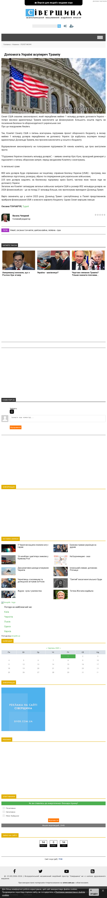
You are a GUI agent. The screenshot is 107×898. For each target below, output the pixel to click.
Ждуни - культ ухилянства (30, 591)
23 (83, 668)
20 (38, 668)
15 (68, 664)
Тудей (26, 206)
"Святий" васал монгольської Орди (86, 579)
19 (24, 668)
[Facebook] (14, 872)
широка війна (40, 230)
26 (24, 672)
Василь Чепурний (21, 216)
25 (9, 672)
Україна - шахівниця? (48, 272)
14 (53, 664)
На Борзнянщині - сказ (80, 556)
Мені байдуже (12, 816)
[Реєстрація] (71, 27)
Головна (7, 44)
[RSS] (92, 872)
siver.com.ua (68, 883)
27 (38, 672)
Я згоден (94, 892)
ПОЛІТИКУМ (26, 44)
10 (98, 660)
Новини (15, 44)
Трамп (13, 230)
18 (9, 668)
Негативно (10, 812)
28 (53, 672)
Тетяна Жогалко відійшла (81, 591)
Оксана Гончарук (25, 230)
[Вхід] (12, 412)
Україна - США (54, 230)
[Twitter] (40, 872)
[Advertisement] (53, 311)
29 (68, 672)
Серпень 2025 (53, 648)
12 (24, 664)
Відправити (15, 427)
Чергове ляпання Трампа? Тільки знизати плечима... (85, 273)
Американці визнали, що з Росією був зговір (16, 273)
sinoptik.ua (15, 636)
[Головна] (53, 17)
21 (53, 668)
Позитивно (11, 808)
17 (98, 664)
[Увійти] (64, 27)
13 (38, 664)
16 (83, 664)
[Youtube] (66, 872)
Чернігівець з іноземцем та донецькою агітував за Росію (31, 580)
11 (9, 664)
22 (68, 668)
